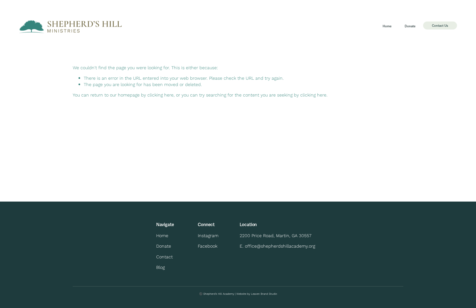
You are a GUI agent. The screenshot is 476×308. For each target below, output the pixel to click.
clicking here (160, 95)
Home (387, 26)
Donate (410, 26)
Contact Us (440, 25)
